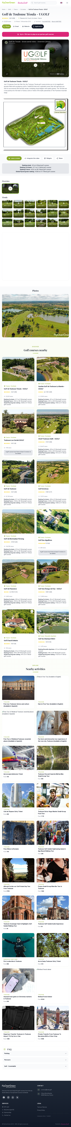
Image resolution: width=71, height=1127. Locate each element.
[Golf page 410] (18, 471)
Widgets (49, 158)
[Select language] (62, 2)
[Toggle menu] (67, 2)
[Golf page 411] (53, 369)
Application (38, 26)
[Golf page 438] (53, 522)
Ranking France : (25, 169)
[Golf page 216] (18, 571)
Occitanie (23, 9)
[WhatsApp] (13, 1097)
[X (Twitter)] (17, 1097)
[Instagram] (8, 1097)
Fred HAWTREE (46, 21)
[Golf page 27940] (18, 422)
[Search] (32, 3)
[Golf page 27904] (53, 621)
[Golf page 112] (53, 421)
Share (61, 158)
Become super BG (9, 1109)
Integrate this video (33, 158)
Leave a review (15, 158)
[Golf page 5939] (18, 521)
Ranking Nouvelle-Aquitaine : (46, 649)
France (16, 9)
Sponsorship (7, 1112)
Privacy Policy (41, 1110)
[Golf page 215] (53, 571)
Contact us (7, 1115)
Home (3, 9)
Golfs (9, 9)
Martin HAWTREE (56, 21)
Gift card (6, 1107)
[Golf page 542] (53, 471)
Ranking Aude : (27, 165)
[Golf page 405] (18, 370)
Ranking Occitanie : (26, 167)
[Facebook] (4, 1097)
